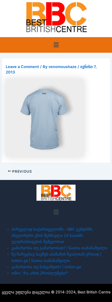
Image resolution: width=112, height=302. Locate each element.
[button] (56, 45)
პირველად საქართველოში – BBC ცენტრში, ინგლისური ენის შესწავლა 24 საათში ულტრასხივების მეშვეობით (52, 235)
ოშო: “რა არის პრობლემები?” (40, 273)
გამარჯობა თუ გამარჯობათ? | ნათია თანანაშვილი (59, 248)
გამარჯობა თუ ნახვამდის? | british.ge (46, 267)
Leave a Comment (22, 66)
